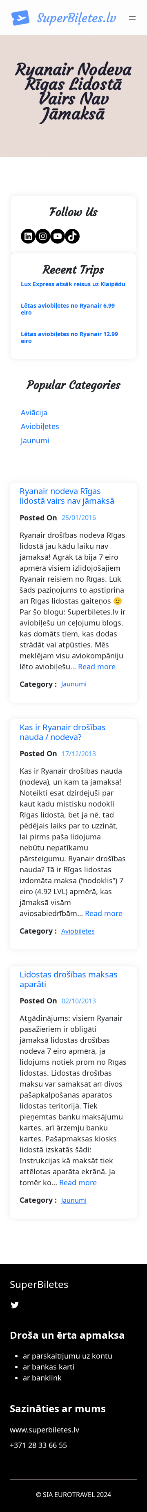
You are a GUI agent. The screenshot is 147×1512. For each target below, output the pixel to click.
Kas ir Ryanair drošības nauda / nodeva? (63, 732)
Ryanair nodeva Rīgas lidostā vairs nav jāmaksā (67, 495)
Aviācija (34, 412)
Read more (97, 666)
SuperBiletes (39, 1284)
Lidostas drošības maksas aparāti (69, 979)
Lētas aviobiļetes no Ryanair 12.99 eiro (69, 338)
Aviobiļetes (40, 426)
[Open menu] (132, 18)
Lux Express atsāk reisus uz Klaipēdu (73, 284)
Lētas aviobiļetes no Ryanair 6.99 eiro (68, 309)
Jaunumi (35, 440)
